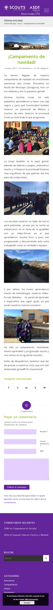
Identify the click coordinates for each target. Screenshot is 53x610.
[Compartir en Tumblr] (35, 387)
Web (42, 451)
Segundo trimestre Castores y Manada (30, 534)
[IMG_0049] (26, 42)
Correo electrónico (44, 443)
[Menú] (45, 10)
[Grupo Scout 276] (22, 10)
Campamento (11, 584)
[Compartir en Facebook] (8, 387)
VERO (7, 528)
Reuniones (9, 592)
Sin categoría (42, 68)
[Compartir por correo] (44, 387)
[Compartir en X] (17, 387)
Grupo (7, 588)
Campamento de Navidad (25, 528)
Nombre (44, 431)
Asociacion (9, 580)
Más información (31, 599)
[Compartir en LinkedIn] (26, 387)
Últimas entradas (13, 20)
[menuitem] (38, 10)
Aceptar (27, 602)
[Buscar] (38, 10)
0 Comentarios (25, 68)
